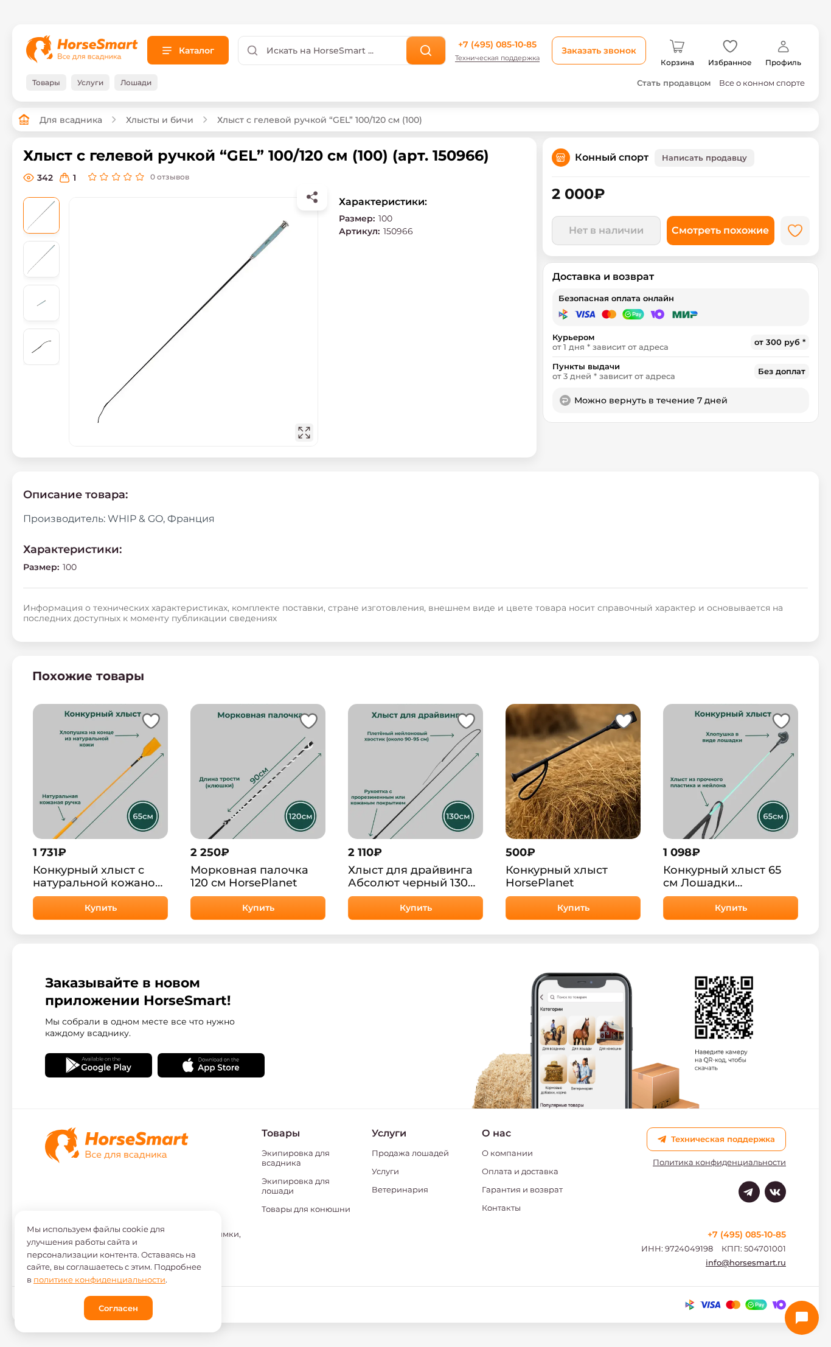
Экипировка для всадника (296, 1158)
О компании (507, 1153)
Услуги (385, 1171)
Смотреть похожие (720, 230)
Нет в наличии (606, 230)
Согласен (118, 1308)
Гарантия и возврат (522, 1189)
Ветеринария (400, 1189)
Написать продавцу (704, 157)
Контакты (501, 1208)
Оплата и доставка (520, 1171)
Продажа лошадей (410, 1153)
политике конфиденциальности (99, 1279)
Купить (101, 907)
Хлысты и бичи (159, 120)
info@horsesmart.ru (746, 1262)
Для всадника (71, 120)
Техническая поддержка (497, 58)
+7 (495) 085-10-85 (497, 44)
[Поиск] (426, 50)
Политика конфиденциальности (719, 1162)
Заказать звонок (599, 50)
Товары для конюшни (306, 1209)
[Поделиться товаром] (312, 197)
